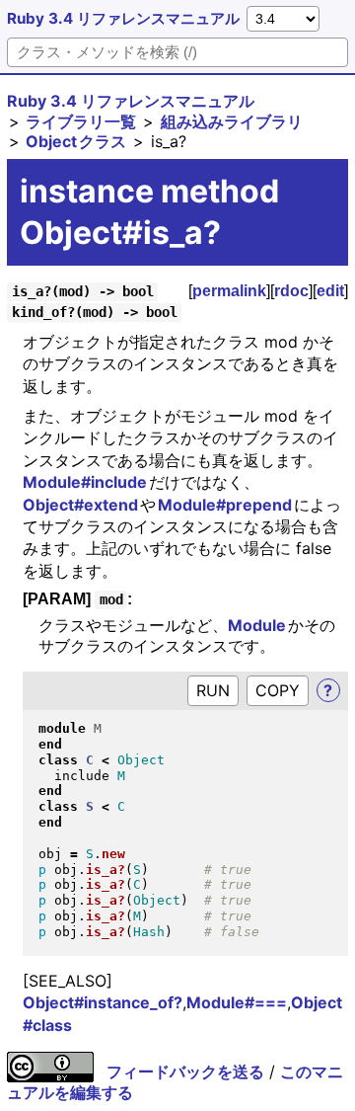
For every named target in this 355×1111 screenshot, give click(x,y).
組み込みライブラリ (232, 121)
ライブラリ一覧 (81, 121)
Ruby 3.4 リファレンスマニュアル (123, 18)
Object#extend (80, 505)
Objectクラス (76, 141)
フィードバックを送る (185, 1071)
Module (258, 625)
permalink (229, 290)
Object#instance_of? (102, 1002)
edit (330, 290)
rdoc (291, 290)
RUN (213, 690)
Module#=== (236, 1002)
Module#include (86, 482)
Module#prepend (226, 505)
